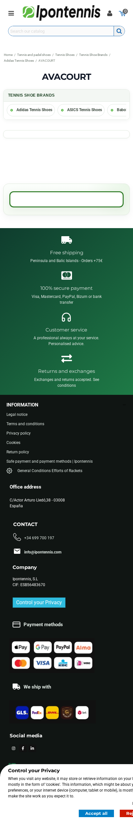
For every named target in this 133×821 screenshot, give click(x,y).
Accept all (96, 813)
